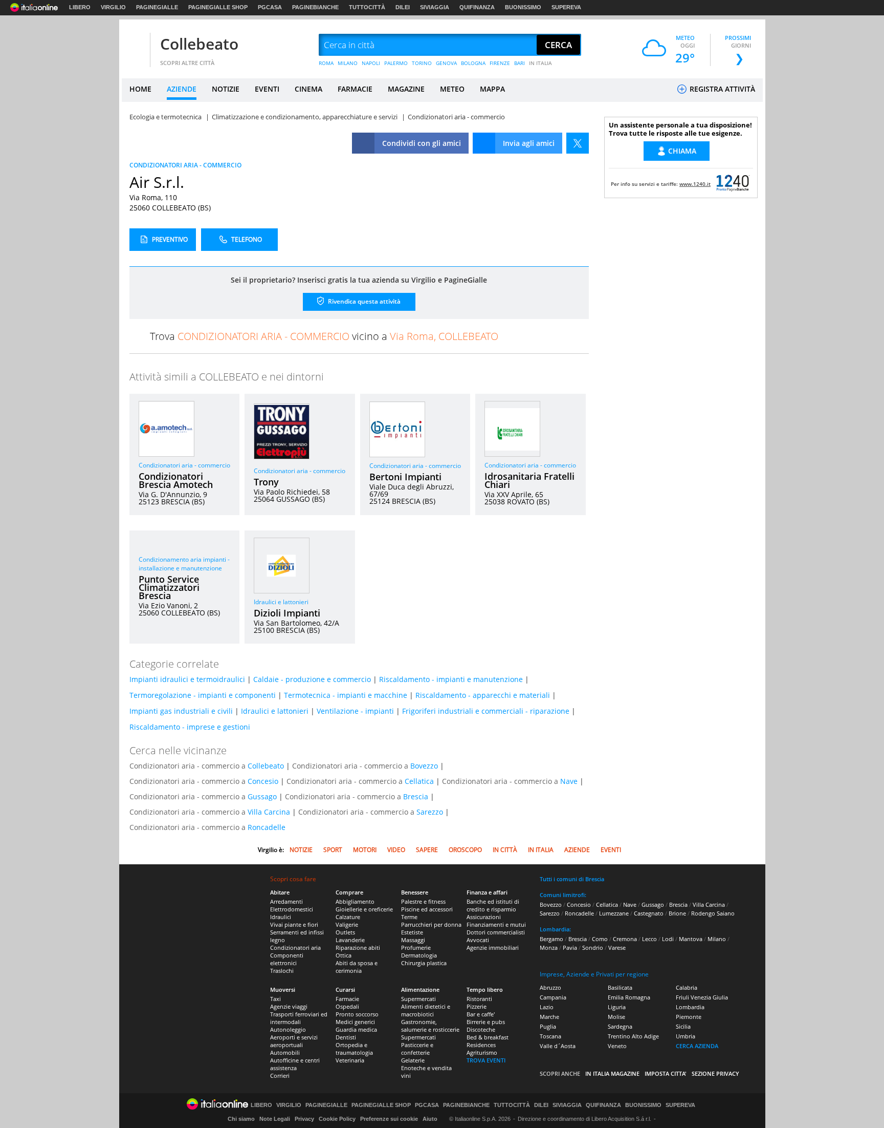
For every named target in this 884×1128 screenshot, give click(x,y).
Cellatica (419, 781)
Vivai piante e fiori (294, 924)
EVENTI (267, 89)
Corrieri (280, 1075)
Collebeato (199, 43)
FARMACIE (355, 89)
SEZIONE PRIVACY (715, 1073)
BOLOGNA (473, 63)
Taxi (275, 999)
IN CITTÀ (505, 849)
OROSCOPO (465, 849)
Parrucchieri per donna (431, 924)
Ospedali (347, 1006)
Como (600, 939)
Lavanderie (350, 940)
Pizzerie (477, 1006)
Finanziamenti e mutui (496, 924)
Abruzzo (550, 987)
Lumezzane (614, 913)
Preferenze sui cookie (389, 1119)
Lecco (649, 939)
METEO (452, 89)
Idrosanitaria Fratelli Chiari (529, 480)
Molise (616, 1016)
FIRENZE (500, 63)
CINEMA (308, 89)
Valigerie (347, 924)
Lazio (547, 1007)
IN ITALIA (540, 63)
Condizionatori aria (295, 947)
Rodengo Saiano (713, 913)
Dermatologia (419, 955)
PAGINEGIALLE (157, 7)
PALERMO (396, 63)
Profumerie (416, 947)
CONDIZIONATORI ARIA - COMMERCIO (185, 165)
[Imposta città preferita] (134, 45)
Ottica (343, 955)
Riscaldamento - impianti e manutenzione (451, 679)
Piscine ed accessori (427, 909)
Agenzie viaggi (288, 1006)
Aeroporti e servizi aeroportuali (294, 1041)
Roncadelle (266, 827)
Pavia (570, 947)
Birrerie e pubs (486, 1022)
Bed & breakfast (488, 1037)
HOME (140, 89)
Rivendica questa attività (363, 301)
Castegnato (649, 913)
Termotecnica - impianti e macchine (345, 695)
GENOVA (446, 63)
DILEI (402, 7)
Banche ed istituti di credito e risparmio (493, 905)
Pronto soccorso (357, 1014)
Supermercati (418, 999)
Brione (677, 913)
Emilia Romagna (629, 997)
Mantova (690, 939)
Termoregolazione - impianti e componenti (202, 695)
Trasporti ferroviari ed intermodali (298, 1018)
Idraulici (280, 917)
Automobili (285, 1052)
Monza (549, 947)
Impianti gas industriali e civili (181, 711)
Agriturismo (482, 1052)
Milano (717, 939)
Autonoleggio (288, 1029)
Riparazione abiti (358, 947)
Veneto (617, 1046)
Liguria (617, 1007)
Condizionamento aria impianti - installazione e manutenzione (184, 563)
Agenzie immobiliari (493, 947)
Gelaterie (413, 1060)
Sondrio (592, 947)
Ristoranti (479, 999)
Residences (481, 1045)
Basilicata (620, 987)
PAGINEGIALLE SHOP (218, 7)
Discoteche (481, 1029)
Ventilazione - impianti (355, 711)
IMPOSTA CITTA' (666, 1073)
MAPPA (492, 89)
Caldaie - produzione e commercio (312, 679)
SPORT (332, 849)
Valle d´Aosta (558, 1046)
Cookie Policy (337, 1119)
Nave (569, 781)
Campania (553, 997)
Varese (617, 947)
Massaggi (413, 940)
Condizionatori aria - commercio (184, 465)
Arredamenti (286, 901)
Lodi (668, 939)
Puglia (548, 1026)
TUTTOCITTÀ (367, 7)
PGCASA (270, 7)
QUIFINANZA (477, 7)
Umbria (685, 1036)
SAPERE (427, 849)
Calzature (348, 917)
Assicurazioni (484, 917)
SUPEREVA (566, 7)
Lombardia (690, 1007)
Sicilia (683, 1026)
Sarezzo (429, 812)
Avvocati (478, 940)
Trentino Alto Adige (633, 1036)
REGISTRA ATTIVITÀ (721, 89)
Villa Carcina (269, 812)
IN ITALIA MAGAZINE (612, 1073)
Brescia (415, 796)
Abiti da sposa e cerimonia (357, 966)
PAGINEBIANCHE (315, 7)
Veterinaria (350, 1060)
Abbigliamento (355, 901)
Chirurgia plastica (424, 963)
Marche (549, 1016)
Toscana (550, 1036)
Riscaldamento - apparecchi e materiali (482, 695)
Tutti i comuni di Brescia (572, 879)
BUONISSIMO (523, 7)
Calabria (686, 987)
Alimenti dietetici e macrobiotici (425, 1010)
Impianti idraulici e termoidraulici (187, 679)
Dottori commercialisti (496, 932)
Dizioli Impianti (287, 613)
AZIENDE (181, 89)
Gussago (262, 796)
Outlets (345, 932)
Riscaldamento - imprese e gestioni (189, 727)
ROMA (326, 63)
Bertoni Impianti (405, 477)
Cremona (625, 939)
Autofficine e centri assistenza (295, 1064)
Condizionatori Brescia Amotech (176, 480)
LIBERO (80, 7)
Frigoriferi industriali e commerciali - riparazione (485, 711)
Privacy (304, 1119)
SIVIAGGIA (434, 7)
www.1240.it (695, 183)
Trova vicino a (324, 336)
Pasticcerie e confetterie (417, 1048)
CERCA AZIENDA (697, 1046)
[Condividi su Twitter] (577, 143)
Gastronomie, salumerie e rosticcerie (430, 1025)
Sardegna (620, 1026)
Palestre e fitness (423, 901)
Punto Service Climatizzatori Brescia (169, 587)
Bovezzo (424, 766)
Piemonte (688, 1016)
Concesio (263, 781)
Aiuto (430, 1119)
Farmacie (347, 999)
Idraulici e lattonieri (281, 602)
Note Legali (274, 1119)
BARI (519, 63)
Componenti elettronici (286, 959)
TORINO (422, 63)
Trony (266, 482)
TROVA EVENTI (486, 1060)
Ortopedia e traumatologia (354, 1048)
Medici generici (355, 1022)
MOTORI (365, 849)
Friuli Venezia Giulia (702, 997)
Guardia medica (356, 1029)
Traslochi (282, 970)
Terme (409, 917)
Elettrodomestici (291, 909)
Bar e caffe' (481, 1014)
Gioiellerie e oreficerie (364, 909)
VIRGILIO (113, 7)
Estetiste (412, 932)
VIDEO (396, 849)
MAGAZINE (406, 89)
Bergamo (551, 939)
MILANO (348, 63)
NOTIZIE (225, 89)
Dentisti (346, 1037)
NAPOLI (371, 63)
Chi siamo (241, 1119)
